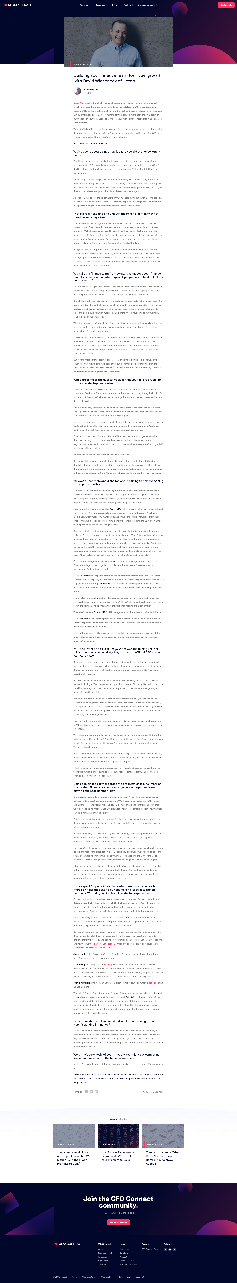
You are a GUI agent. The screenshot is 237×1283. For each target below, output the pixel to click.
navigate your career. (104, 943)
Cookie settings (89, 1277)
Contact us (102, 1257)
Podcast (123, 1257)
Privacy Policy (125, 1277)
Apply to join (226, 5)
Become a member (118, 1222)
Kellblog (108, 964)
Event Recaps (125, 1260)
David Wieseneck (81, 102)
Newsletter (124, 1253)
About (100, 1249)
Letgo (116, 102)
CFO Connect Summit (147, 5)
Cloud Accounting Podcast (105, 993)
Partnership (102, 1260)
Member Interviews (128, 1264)
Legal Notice (141, 1277)
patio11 (152, 982)
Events (115, 5)
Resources (124, 1249)
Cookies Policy (107, 1277)
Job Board (128, 5)
